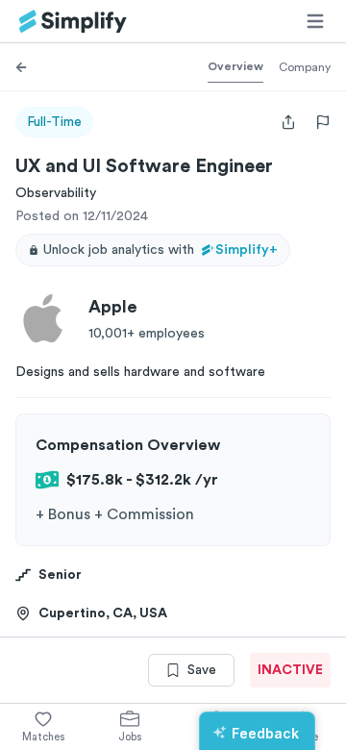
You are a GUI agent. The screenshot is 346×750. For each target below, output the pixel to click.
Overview (235, 66)
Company (305, 67)
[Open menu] (315, 21)
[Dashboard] (73, 22)
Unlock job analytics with (160, 250)
